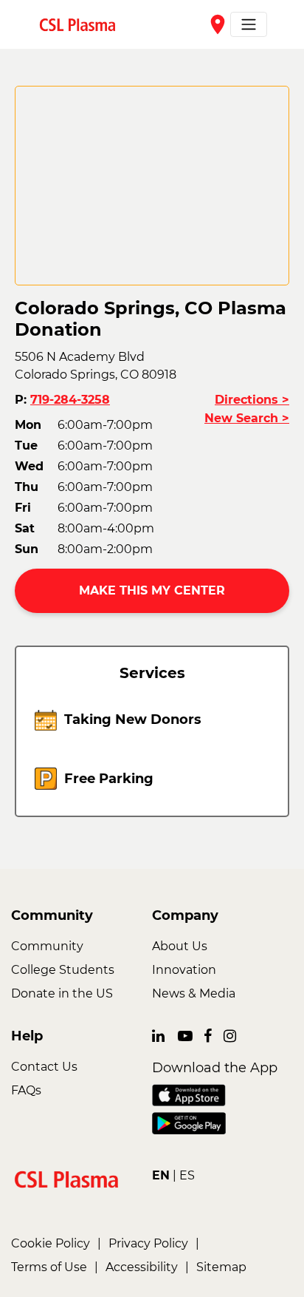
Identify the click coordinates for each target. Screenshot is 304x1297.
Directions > (252, 400)
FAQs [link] (26, 1090)
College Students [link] (62, 970)
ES (187, 1175)
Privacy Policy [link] (148, 1243)
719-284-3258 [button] (70, 400)
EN (161, 1175)
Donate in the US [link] (62, 993)
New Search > (246, 418)
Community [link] (47, 946)
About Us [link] (179, 946)
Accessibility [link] (142, 1267)
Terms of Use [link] (49, 1267)
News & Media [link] (193, 993)
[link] (83, 24)
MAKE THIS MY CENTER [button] (152, 590)
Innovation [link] (184, 970)
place (217, 24)
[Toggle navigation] (248, 24)
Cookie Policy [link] (50, 1243)
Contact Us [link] (44, 1067)
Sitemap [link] (221, 1267)
